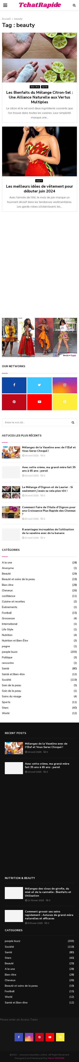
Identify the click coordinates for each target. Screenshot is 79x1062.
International (9, 624)
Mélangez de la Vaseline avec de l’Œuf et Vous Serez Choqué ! (49, 449)
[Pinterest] (39, 1037)
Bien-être (35, 86)
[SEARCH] (73, 422)
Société (6, 679)
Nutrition (7, 635)
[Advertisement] (39, 266)
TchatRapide (39, 5)
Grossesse (8, 618)
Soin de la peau (11, 685)
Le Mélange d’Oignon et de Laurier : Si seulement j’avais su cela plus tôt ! (47, 488)
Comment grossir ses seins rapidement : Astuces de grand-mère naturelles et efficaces (49, 915)
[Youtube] (50, 1037)
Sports (6, 702)
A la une (7, 562)
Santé (44, 86)
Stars (5, 707)
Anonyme (8, 568)
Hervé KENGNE (56, 1058)
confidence (8, 596)
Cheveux (7, 590)
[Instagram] (29, 1037)
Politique (7, 657)
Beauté (6, 573)
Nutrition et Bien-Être (15, 640)
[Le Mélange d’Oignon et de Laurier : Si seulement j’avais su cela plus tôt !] (11, 492)
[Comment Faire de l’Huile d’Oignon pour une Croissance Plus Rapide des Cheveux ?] (11, 512)
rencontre (8, 663)
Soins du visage (11, 696)
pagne (39, 180)
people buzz (9, 651)
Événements (9, 607)
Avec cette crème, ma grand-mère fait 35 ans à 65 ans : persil (49, 469)
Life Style (7, 629)
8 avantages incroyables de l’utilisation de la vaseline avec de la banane (48, 531)
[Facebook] (19, 1037)
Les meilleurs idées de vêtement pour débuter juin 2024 (39, 189)
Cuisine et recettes (13, 601)
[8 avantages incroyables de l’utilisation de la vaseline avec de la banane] (11, 534)
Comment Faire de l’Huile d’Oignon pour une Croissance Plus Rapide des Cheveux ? (49, 510)
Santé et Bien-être (13, 674)
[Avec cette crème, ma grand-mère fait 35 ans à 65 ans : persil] (11, 472)
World (5, 713)
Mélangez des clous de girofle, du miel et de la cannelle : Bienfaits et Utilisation (48, 892)
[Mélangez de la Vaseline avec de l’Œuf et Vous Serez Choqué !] (11, 452)
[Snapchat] (60, 1037)
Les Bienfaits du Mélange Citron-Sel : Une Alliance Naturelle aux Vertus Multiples (39, 97)
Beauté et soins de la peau (18, 579)
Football (7, 612)
